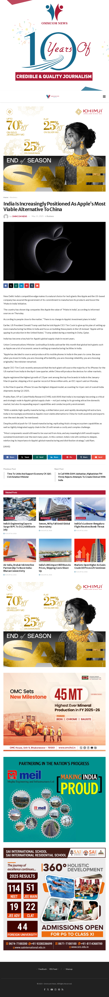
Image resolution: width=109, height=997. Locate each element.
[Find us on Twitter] (48, 989)
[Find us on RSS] (62, 989)
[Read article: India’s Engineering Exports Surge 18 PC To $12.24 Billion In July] (19, 509)
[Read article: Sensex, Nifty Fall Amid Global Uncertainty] (55, 509)
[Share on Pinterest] (26, 285)
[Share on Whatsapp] (16, 285)
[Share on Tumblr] (32, 285)
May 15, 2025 (38, 216)
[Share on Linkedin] (21, 285)
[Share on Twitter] (11, 285)
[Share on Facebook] (5, 285)
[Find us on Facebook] (44, 989)
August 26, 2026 (11, 533)
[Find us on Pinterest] (59, 989)
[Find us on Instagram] (55, 989)
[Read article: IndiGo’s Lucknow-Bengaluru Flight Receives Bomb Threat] (90, 509)
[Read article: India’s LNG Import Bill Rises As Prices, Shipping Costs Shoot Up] (55, 550)
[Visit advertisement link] (54, 45)
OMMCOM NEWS (19, 216)
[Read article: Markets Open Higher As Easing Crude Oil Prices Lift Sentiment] (90, 550)
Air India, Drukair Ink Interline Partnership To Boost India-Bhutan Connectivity (18, 568)
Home (5, 197)
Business (13, 197)
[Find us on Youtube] (52, 989)
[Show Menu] (104, 96)
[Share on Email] (37, 285)
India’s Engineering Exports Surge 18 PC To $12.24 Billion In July (19, 526)
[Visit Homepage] (52, 96)
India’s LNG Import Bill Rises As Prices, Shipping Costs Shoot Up (55, 568)
